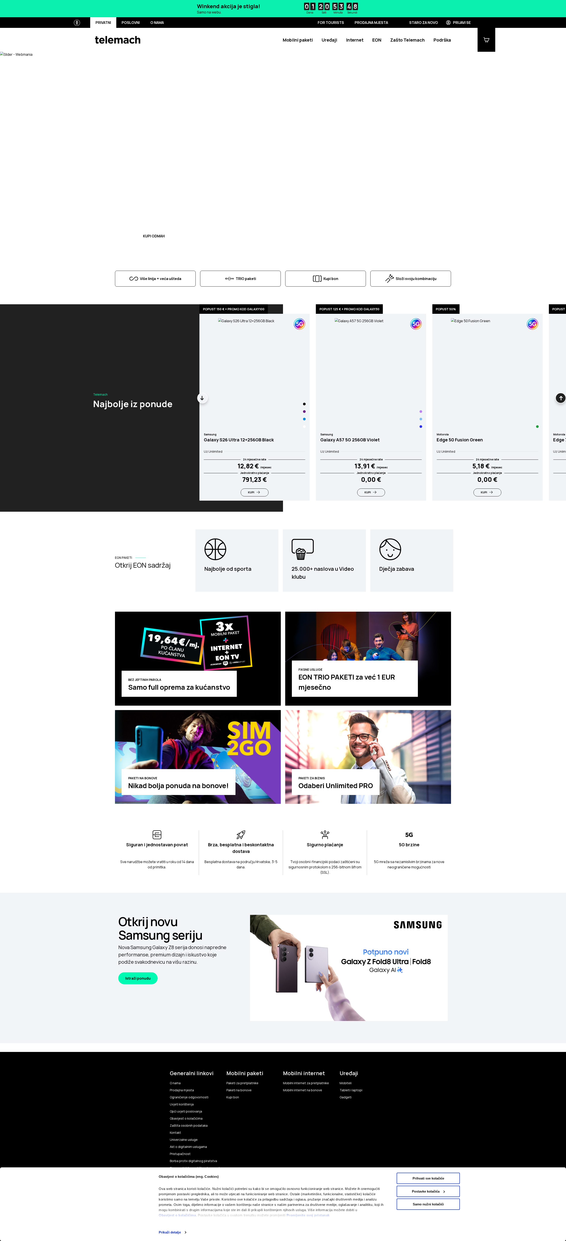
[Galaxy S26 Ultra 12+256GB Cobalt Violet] (304, 411)
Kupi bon (232, 1097)
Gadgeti (346, 1097)
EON (376, 40)
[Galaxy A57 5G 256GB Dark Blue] (420, 426)
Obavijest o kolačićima (177, 1215)
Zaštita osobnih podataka (189, 1126)
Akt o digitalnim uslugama (188, 1147)
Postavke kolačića (426, 1191)
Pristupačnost (180, 1154)
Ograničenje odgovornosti (189, 1097)
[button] (129, 201)
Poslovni (131, 22)
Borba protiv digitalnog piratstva (193, 1161)
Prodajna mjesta (371, 22)
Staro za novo (423, 22)
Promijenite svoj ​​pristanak (308, 1215)
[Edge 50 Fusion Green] (537, 426)
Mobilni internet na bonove (302, 1090)
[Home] (117, 40)
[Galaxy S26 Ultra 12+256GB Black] (304, 404)
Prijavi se (462, 22)
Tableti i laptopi (351, 1090)
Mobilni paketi (298, 40)
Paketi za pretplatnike (242, 1083)
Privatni (103, 22)
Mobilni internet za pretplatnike (306, 1083)
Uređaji (329, 40)
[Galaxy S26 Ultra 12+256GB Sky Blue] (304, 419)
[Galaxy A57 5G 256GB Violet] (420, 411)
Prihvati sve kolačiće (428, 1178)
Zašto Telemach (407, 40)
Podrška (442, 40)
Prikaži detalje (170, 1232)
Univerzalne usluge (184, 1140)
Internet (354, 40)
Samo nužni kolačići (428, 1204)
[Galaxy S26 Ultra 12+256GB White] (304, 426)
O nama (157, 22)
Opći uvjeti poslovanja (186, 1111)
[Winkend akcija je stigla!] (283, 8)
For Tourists (331, 22)
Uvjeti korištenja (182, 1104)
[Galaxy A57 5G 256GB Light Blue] (420, 419)
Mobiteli (346, 1083)
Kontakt (175, 1133)
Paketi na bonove (239, 1090)
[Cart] (486, 40)
